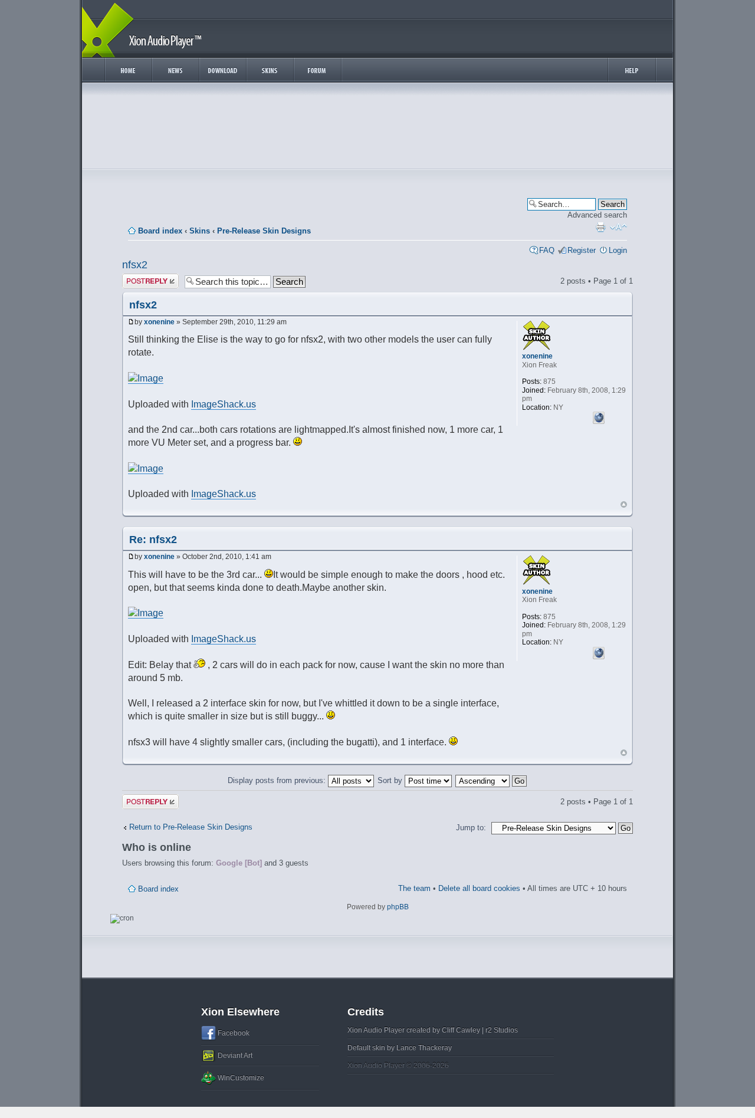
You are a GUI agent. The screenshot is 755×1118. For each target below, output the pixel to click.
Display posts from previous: (278, 780)
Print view (600, 227)
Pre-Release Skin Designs (264, 230)
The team (414, 888)
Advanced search (597, 215)
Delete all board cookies (479, 888)
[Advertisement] (377, 128)
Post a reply (142, 278)
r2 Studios (501, 1030)
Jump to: (471, 827)
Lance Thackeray (424, 1048)
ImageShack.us (223, 404)
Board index (160, 230)
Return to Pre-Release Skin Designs (190, 827)
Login (618, 250)
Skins (199, 230)
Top (624, 504)
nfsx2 (134, 265)
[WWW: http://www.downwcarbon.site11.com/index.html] (599, 416)
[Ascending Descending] (491, 780)
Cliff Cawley (461, 1030)
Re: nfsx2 (153, 539)
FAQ (546, 250)
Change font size (618, 227)
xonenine (159, 322)
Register (581, 250)
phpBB (398, 907)
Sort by (391, 780)
